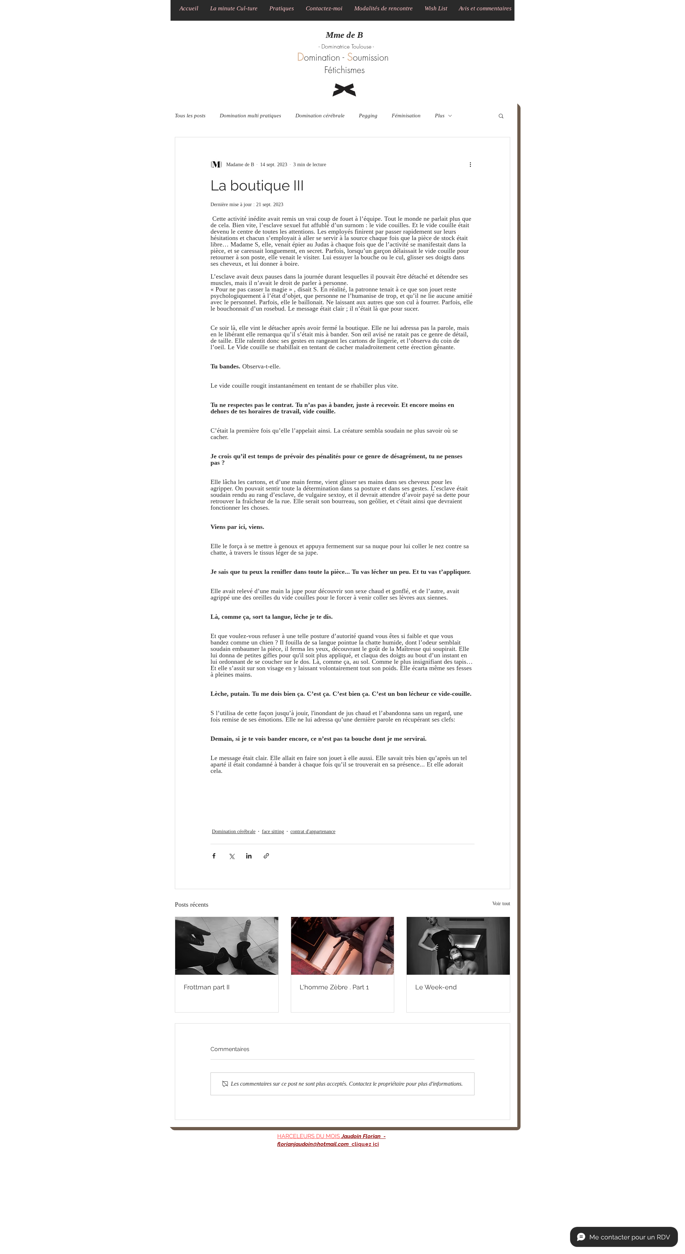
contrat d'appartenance (312, 831)
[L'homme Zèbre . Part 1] (342, 946)
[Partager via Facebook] (213, 855)
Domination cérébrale (320, 115)
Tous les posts (190, 115)
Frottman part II (206, 987)
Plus (440, 115)
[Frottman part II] (226, 946)
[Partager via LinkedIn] (248, 855)
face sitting (273, 831)
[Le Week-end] (458, 946)
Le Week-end (436, 987)
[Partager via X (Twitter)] (231, 855)
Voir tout (501, 903)
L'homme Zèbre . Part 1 (334, 987)
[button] (233, 8)
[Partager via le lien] (266, 855)
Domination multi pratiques (250, 115)
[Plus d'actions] (470, 164)
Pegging (368, 115)
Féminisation (406, 115)
